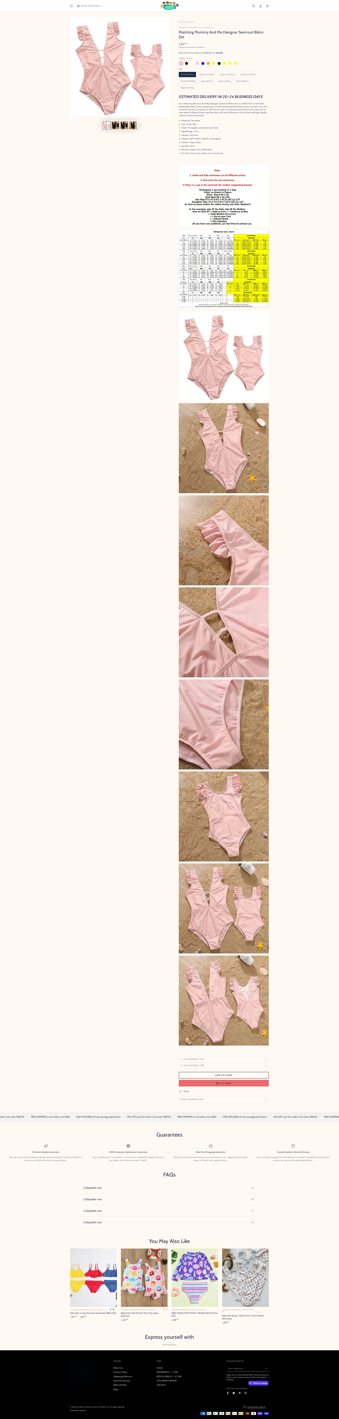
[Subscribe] (267, 1368)
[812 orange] (208, 63)
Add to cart (224, 1075)
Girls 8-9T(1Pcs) (188, 81)
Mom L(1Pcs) (225, 81)
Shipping (182, 47)
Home (181, 22)
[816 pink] (197, 63)
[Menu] (71, 6)
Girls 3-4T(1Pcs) (206, 74)
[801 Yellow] (230, 63)
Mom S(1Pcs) (207, 81)
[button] (253, 6)
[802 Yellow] (224, 63)
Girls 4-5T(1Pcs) (227, 74)
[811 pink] (181, 63)
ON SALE (161, 1385)
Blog (115, 1389)
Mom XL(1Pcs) (187, 88)
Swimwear (189, 22)
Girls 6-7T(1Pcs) (248, 74)
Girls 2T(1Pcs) (187, 74)
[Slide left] (99, 125)
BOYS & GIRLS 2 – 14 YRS (169, 1376)
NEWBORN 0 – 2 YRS (167, 1372)
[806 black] (219, 63)
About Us (118, 1367)
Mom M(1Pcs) (242, 81)
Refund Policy (120, 1385)
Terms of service (121, 1380)
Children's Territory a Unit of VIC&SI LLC (196, 27)
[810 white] (192, 63)
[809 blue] (202, 63)
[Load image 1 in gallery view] (107, 125)
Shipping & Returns (122, 1376)
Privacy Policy (120, 1372)
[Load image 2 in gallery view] (115, 125)
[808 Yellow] (213, 63)
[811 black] (186, 63)
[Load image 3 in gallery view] (124, 125)
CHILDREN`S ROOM (167, 1380)
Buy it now (223, 1083)
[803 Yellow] (235, 63)
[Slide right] (141, 125)
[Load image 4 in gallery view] (133, 125)
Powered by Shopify (78, 1410)
